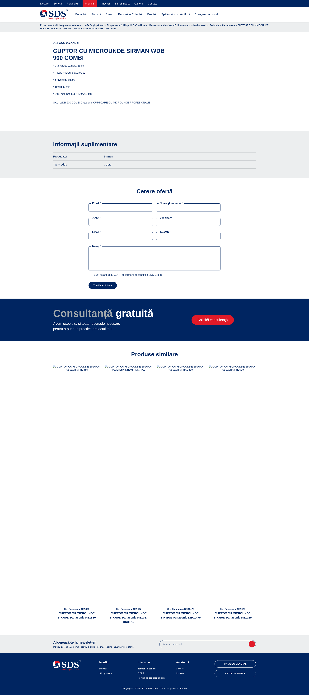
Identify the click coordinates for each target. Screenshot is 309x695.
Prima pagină (47, 25)
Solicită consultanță (212, 320)
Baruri (109, 14)
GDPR (141, 673)
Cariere (138, 3)
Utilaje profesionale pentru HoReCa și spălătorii (80, 25)
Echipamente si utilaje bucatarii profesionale (196, 25)
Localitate (166, 217)
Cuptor (108, 164)
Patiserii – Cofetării (130, 14)
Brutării (151, 14)
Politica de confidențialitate (151, 678)
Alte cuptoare (228, 25)
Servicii (57, 3)
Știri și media (122, 3)
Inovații (106, 3)
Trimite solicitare (102, 285)
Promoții (89, 3)
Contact (152, 3)
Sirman (108, 156)
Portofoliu (72, 3)
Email (96, 232)
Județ (96, 217)
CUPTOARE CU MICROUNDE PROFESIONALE (121, 102)
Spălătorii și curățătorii (175, 14)
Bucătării (81, 14)
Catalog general (235, 664)
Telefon (165, 232)
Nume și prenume (171, 203)
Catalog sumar (235, 673)
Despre (44, 3)
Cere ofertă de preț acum (216, 118)
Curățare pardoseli (206, 14)
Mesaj (96, 246)
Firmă (96, 203)
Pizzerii (96, 14)
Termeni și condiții (147, 668)
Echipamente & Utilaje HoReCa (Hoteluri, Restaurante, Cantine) (139, 25)
